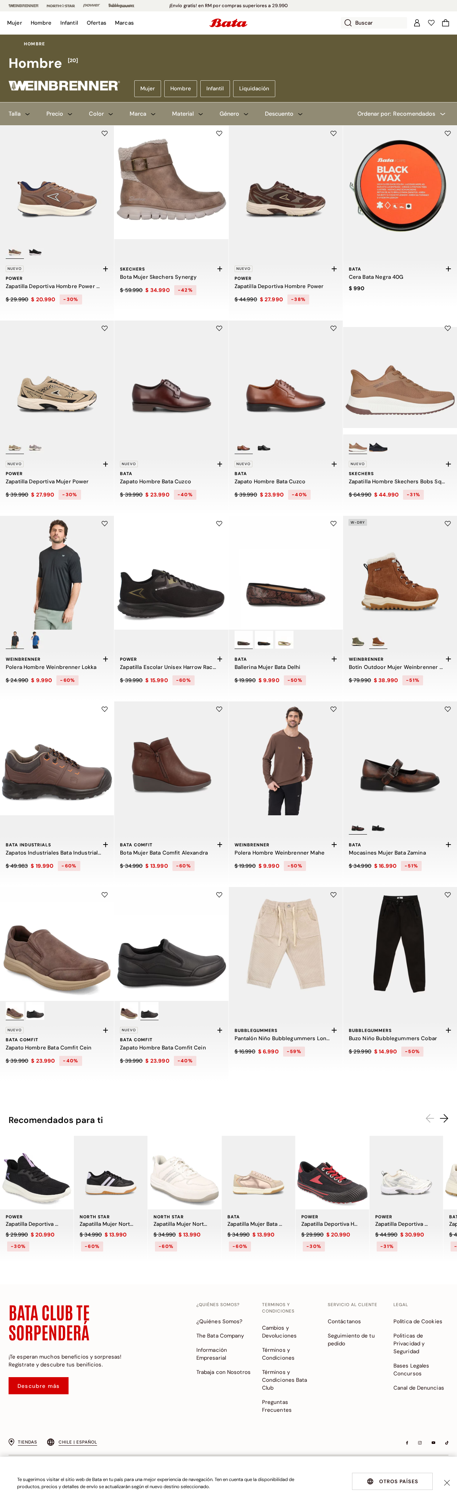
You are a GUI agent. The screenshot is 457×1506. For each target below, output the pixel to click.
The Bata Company (220, 1335)
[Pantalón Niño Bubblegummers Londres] (286, 944)
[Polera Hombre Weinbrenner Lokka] (57, 573)
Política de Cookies (417, 1321)
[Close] (447, 1483)
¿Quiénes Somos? (219, 1321)
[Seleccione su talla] (105, 269)
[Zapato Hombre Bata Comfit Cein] (57, 944)
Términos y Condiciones (278, 1353)
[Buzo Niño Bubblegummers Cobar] (400, 944)
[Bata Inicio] (228, 23)
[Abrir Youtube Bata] (433, 1442)
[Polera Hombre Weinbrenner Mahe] (286, 758)
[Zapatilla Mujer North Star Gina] (184, 1172)
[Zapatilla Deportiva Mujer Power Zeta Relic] (406, 1172)
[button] (14, 23)
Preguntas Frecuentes (277, 1406)
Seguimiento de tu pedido (351, 1339)
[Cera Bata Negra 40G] (400, 183)
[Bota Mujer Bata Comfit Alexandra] (171, 758)
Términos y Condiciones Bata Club (284, 1380)
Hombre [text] (34, 44)
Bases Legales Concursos (411, 1369)
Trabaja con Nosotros (223, 1372)
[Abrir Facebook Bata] (407, 1442)
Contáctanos (344, 1321)
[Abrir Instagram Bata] (420, 1442)
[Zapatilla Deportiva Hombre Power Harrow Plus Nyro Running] (57, 183)
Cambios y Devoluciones (279, 1331)
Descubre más (38, 1386)
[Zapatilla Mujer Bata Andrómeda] (258, 1172)
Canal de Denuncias (418, 1387)
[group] (228, 63)
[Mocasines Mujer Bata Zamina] (400, 758)
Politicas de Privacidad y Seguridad (409, 1343)
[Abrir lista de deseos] (431, 23)
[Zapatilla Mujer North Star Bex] (110, 1172)
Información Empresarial (211, 1353)
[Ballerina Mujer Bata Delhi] (286, 573)
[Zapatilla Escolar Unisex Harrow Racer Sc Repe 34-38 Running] (171, 573)
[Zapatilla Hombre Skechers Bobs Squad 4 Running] (400, 377)
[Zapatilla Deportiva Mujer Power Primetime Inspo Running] (37, 1172)
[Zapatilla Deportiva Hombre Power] (286, 183)
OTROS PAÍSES (398, 1481)
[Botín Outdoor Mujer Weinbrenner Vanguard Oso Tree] (400, 573)
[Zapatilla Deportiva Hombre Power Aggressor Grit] (332, 1172)
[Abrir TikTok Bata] (446, 1442)
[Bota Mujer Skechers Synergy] (171, 183)
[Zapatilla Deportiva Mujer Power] (57, 377)
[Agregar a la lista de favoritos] (104, 133)
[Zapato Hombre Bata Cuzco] (171, 377)
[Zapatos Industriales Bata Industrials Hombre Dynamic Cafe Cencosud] (57, 758)
